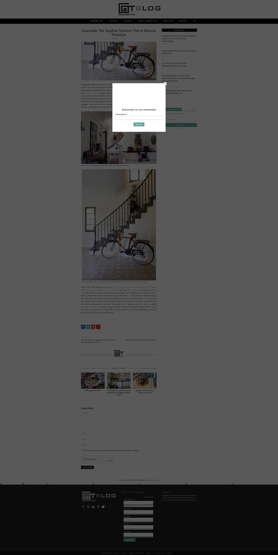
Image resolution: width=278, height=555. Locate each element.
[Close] (165, 83)
